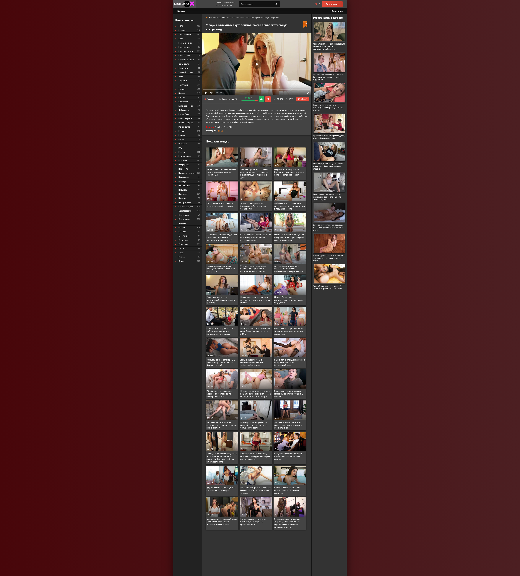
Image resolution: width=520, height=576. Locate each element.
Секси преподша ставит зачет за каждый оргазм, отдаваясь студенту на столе (255, 237)
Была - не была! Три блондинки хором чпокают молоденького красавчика (288, 331)
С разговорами (184, 211)
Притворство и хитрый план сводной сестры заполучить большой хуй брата (253, 425)
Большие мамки (185, 43)
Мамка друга (184, 127)
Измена (181, 93)
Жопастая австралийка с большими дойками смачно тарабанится (253, 206)
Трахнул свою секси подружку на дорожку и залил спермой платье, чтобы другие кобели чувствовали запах (222, 457)
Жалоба (304, 99)
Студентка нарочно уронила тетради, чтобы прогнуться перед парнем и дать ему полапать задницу (287, 522)
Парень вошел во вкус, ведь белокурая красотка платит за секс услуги (221, 269)
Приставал (183, 194)
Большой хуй (184, 55)
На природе (183, 164)
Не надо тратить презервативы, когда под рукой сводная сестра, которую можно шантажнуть (255, 394)
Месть (181, 139)
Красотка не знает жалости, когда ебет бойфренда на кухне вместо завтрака (255, 456)
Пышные (182, 198)
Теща (180, 252)
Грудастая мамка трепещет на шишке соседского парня (221, 489)
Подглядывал (184, 185)
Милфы (181, 152)
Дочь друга (183, 64)
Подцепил (182, 190)
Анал (180, 38)
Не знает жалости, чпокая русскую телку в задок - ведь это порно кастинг (222, 425)
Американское (184, 34)
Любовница (183, 110)
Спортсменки (184, 236)
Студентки (183, 240)
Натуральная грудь (187, 173)
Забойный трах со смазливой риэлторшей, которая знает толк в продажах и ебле (289, 206)
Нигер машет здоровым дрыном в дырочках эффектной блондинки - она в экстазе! (222, 237)
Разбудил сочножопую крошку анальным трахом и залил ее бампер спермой (221, 362)
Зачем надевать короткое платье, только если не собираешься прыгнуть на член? (289, 269)
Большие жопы (184, 47)
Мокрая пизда (184, 156)
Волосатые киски (186, 59)
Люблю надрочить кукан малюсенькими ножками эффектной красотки (251, 362)
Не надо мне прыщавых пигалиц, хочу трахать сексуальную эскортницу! (222, 172)
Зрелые (181, 89)
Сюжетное (183, 244)
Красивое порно (185, 106)
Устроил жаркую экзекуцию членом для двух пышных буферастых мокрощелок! (253, 269)
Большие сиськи (185, 51)
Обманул (182, 181)
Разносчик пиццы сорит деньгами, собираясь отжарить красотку (221, 300)
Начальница (183, 177)
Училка (181, 257)
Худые (220, 130)
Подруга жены (184, 202)
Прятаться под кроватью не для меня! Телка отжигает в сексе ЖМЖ (255, 331)
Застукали (183, 85)
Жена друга (183, 68)
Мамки (181, 131)
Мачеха (181, 135)
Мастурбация (184, 114)
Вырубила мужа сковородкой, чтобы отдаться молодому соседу (288, 456)
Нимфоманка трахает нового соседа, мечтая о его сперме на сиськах (255, 300)
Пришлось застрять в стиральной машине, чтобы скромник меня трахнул (255, 490)
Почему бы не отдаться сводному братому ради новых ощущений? (288, 300)
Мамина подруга (185, 122)
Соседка (182, 231)
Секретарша (183, 215)
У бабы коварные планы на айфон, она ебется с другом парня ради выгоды (219, 394)
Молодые (182, 160)
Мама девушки (185, 118)
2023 (180, 26)
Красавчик (183, 101)
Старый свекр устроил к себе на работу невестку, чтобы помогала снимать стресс (221, 331)
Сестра (181, 227)
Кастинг (182, 97)
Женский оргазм (185, 72)
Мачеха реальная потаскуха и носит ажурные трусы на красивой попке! (254, 521)
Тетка (181, 248)
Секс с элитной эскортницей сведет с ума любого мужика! (220, 204)
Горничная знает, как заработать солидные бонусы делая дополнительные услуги (222, 521)
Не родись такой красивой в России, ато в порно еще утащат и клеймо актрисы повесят (289, 172)
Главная (181, 11)
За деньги (182, 80)
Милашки (182, 143)
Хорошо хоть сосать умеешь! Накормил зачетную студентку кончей (288, 394)
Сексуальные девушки (184, 221)
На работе (183, 169)
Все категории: (184, 20)
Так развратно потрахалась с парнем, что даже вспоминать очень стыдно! (288, 425)
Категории (337, 11)
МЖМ (180, 148)
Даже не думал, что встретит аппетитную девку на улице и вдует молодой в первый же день (254, 173)
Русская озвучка (185, 206)
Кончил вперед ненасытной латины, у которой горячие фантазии (287, 490)
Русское (182, 30)
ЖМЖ (180, 76)
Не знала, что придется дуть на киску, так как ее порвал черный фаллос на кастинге (289, 237)
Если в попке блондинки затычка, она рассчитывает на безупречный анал (289, 362)
